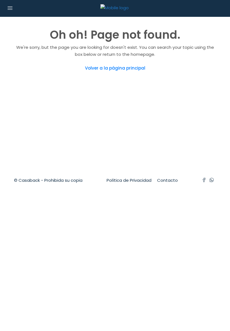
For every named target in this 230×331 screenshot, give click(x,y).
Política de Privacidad (129, 180)
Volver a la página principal (115, 68)
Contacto (167, 180)
